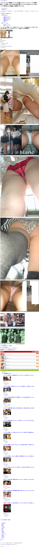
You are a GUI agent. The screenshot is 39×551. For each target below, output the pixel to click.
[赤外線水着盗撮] (12, 344)
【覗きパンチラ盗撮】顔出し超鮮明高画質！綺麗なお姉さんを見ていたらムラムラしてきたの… (18, 490)
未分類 (4, 21)
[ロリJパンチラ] (12, 327)
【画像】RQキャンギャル (6, 17)
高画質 (3, 537)
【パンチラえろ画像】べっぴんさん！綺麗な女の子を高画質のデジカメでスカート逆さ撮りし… (18, 456)
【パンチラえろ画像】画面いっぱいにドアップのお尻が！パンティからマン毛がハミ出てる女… (18, 420)
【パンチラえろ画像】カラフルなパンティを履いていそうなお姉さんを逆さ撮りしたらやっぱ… (18, 467)
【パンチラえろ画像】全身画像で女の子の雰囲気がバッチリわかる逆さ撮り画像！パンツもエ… (18, 397)
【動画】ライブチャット (6, 25)
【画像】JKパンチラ (6, 16)
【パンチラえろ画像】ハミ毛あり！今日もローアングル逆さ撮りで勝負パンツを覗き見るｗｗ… (18, 444)
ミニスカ (3, 527)
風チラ (3, 535)
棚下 (3, 529)
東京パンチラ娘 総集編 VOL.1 (4, 347)
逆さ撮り (4, 47)
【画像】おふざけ (5, 18)
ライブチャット (4, 534)
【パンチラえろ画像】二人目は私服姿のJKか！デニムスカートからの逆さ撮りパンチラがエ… (18, 375)
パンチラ (1, 47)
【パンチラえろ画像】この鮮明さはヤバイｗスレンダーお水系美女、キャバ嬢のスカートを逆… (18, 386)
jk (3, 383)
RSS (0, 540)
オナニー (3, 536)
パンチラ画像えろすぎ (8, 544)
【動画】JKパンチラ (6, 24)
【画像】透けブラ (5, 20)
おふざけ (3, 532)
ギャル (4, 487)
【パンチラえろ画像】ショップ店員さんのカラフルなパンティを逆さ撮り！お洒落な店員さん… (18, 432)
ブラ (2, 533)
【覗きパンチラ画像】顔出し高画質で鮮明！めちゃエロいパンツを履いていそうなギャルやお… (18, 479)
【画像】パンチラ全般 (5, 43)
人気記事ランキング (4, 9)
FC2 (3, 525)
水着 (3, 531)
